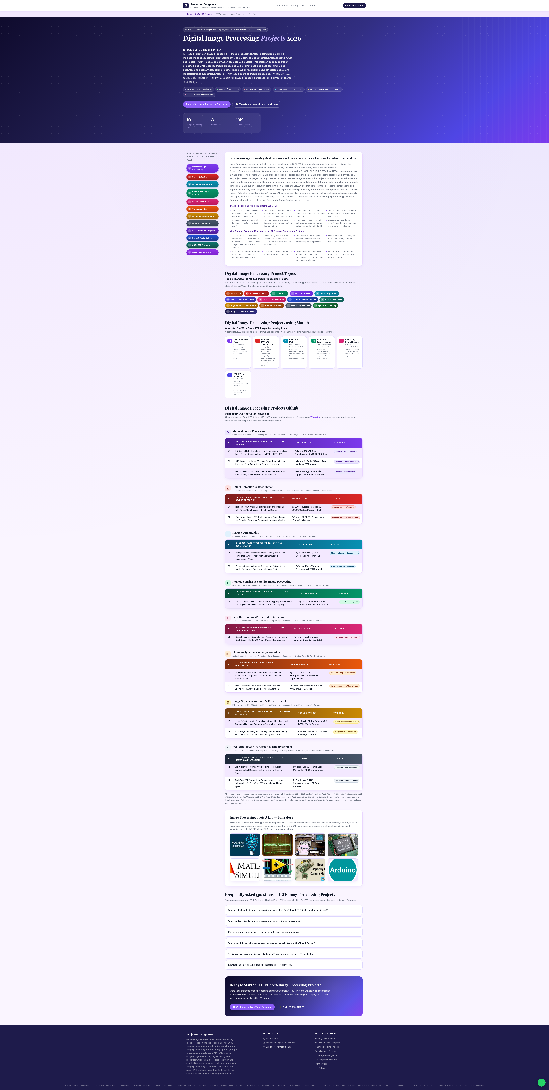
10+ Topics (282, 5)
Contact (313, 5)
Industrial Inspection (202, 223)
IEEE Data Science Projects (327, 1043)
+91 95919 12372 (274, 1038)
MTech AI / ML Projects (203, 252)
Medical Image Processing (199, 168)
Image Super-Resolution (203, 216)
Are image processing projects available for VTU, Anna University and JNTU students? (270, 953)
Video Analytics (199, 209)
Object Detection (200, 177)
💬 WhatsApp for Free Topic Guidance (252, 1007)
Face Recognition (200, 202)
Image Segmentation (202, 184)
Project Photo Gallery (202, 238)
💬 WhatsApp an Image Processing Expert (257, 104)
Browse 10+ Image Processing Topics (205, 104)
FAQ (303, 5)
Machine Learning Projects (327, 1047)
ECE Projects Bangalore (326, 1060)
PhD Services (321, 1064)
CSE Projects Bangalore (326, 1055)
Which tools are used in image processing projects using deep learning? (264, 920)
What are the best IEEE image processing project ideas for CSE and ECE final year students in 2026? (278, 910)
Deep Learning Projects (325, 1051)
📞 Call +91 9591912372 (292, 1007)
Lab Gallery (320, 1068)
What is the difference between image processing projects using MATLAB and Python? (271, 942)
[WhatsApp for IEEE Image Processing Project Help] (542, 1083)
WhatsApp (315, 417)
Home (189, 14)
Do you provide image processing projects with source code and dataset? (264, 931)
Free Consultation (354, 5)
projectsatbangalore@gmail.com (281, 1043)
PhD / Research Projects (203, 230)
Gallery (294, 5)
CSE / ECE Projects (203, 14)
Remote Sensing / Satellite (200, 193)
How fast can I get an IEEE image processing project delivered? (260, 964)
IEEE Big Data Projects (325, 1038)
